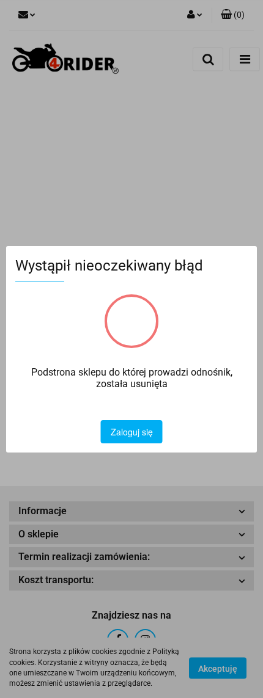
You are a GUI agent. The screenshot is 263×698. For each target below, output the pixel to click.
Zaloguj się (132, 432)
